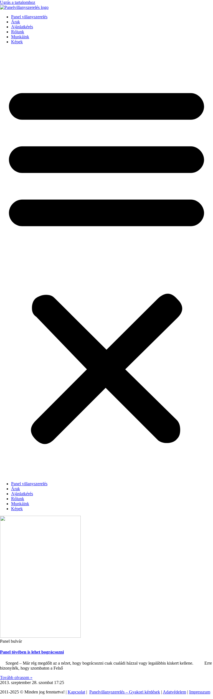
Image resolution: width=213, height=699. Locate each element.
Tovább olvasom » (16, 677)
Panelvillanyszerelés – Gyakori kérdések (124, 692)
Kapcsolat (76, 692)
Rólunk (17, 31)
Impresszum (199, 692)
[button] (106, 263)
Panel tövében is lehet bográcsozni (32, 652)
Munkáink (20, 36)
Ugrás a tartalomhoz (17, 2)
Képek (17, 41)
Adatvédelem (174, 692)
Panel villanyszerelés (29, 16)
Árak (15, 21)
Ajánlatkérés (22, 26)
